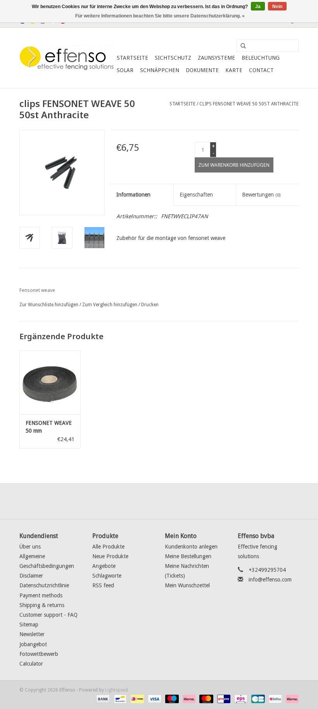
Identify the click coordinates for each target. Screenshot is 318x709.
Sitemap (28, 624)
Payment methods (40, 595)
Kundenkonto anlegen (191, 546)
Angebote (104, 566)
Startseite (132, 58)
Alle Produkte (108, 546)
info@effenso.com (270, 579)
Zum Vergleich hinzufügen (110, 304)
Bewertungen (261, 194)
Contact (261, 70)
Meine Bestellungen (188, 556)
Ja (258, 6)
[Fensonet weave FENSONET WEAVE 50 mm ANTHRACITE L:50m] (50, 382)
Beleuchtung (261, 58)
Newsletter (32, 634)
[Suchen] (240, 46)
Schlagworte (106, 576)
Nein (277, 6)
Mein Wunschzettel (187, 585)
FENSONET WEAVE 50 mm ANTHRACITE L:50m (49, 427)
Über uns (30, 546)
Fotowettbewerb (38, 654)
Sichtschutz (173, 58)
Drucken (150, 304)
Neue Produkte (110, 556)
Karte (233, 70)
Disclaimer (31, 576)
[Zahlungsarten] (102, 698)
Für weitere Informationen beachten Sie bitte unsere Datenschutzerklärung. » (160, 16)
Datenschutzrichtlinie (44, 585)
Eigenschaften (196, 194)
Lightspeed (116, 690)
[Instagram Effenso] (187, 501)
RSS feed (103, 585)
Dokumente (202, 70)
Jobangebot (33, 644)
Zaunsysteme (216, 58)
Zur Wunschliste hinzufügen (48, 304)
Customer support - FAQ (48, 615)
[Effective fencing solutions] (66, 58)
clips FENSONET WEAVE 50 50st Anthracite (249, 104)
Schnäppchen (159, 70)
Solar (125, 70)
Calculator (31, 664)
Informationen (133, 194)
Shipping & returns (41, 605)
